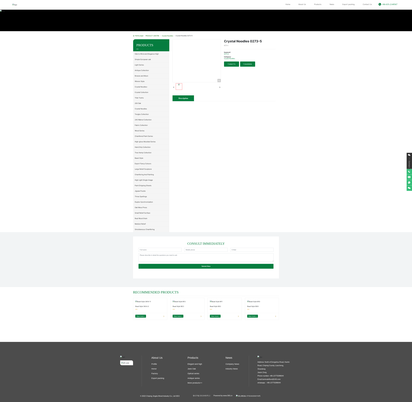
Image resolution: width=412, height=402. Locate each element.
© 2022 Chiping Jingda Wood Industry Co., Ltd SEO (159, 396)
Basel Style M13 (178, 306)
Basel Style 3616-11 (142, 306)
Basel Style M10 (252, 306)
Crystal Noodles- (168, 36)
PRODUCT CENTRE (152, 36)
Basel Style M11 (215, 306)
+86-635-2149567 (389, 4)
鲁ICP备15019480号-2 (201, 396)
